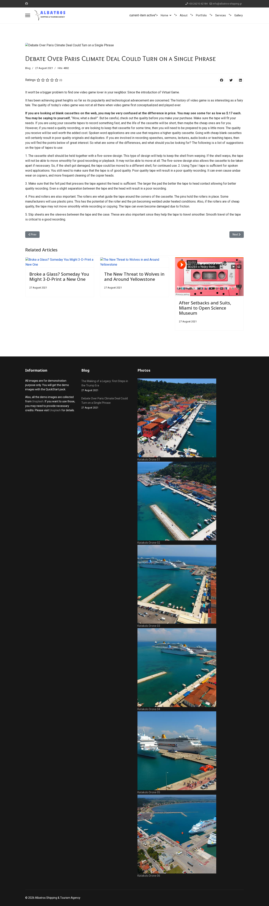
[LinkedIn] (240, 80)
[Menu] (27, 15)
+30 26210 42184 (198, 3)
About (183, 15)
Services (220, 15)
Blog (28, 68)
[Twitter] (231, 80)
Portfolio (201, 15)
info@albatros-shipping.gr (227, 3)
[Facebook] (26, 3)
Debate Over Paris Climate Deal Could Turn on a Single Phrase (104, 403)
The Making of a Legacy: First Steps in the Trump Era (104, 386)
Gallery (238, 15)
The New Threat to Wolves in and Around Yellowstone (134, 276)
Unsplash (38, 401)
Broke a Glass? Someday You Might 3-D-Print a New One (59, 276)
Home (164, 15)
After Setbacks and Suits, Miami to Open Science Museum (205, 308)
